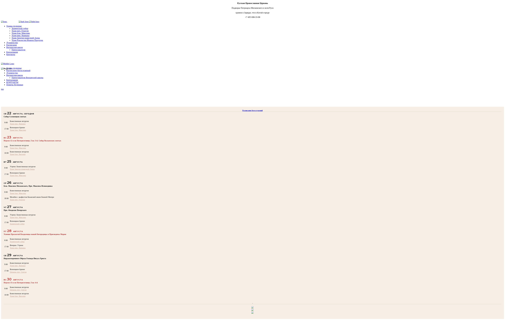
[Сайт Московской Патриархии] (252, 308)
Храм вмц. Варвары (18, 124)
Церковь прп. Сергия (18, 272)
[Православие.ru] (252, 310)
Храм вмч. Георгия (17, 200)
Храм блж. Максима (18, 130)
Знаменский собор (17, 224)
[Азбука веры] (252, 313)
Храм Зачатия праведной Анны (22, 169)
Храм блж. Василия (17, 154)
